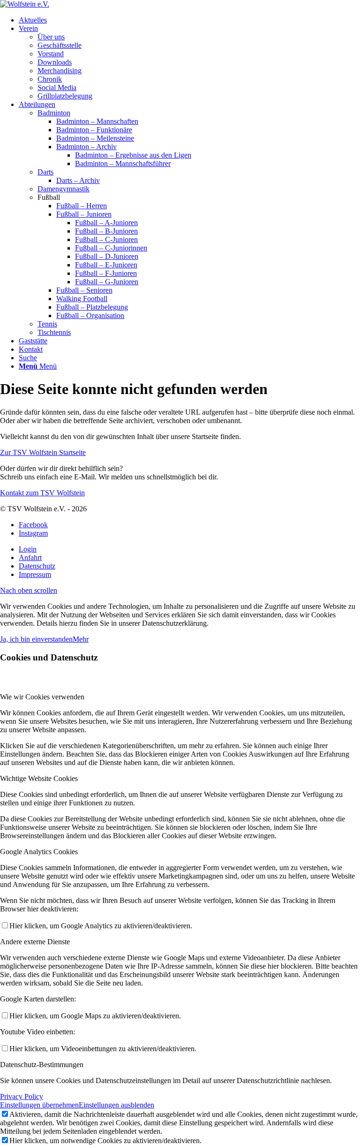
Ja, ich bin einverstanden (36, 639)
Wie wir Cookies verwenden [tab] (42, 697)
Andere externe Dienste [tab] (35, 942)
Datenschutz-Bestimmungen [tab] (41, 1065)
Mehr (81, 639)
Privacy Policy (21, 1096)
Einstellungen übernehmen (39, 1105)
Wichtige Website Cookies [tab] (39, 778)
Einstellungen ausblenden (116, 1105)
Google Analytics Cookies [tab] (39, 852)
